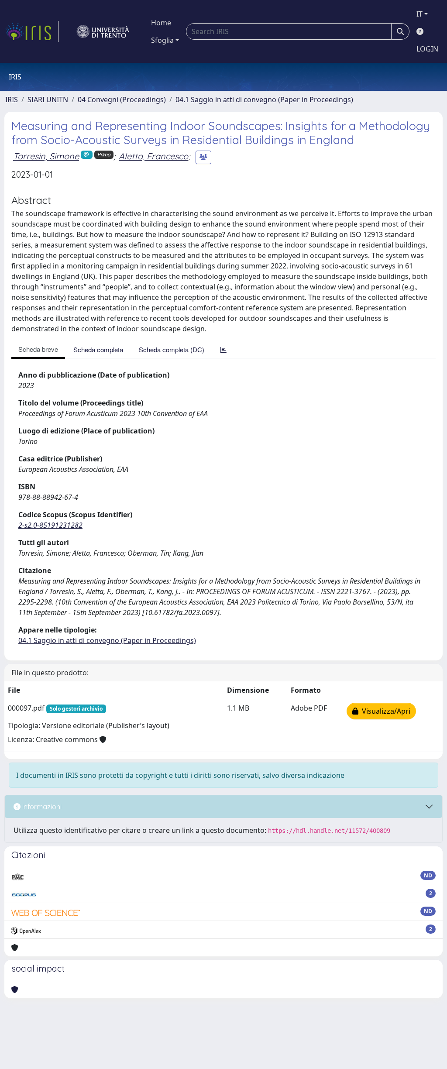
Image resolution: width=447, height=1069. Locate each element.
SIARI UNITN (48, 99)
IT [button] (419, 14)
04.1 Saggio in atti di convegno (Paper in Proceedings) (264, 99)
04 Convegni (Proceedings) (122, 99)
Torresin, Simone (46, 156)
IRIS (11, 99)
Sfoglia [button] (162, 40)
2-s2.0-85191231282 (50, 525)
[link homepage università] (103, 31)
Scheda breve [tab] (38, 349)
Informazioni (41, 806)
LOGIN (427, 49)
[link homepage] (31, 31)
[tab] (223, 349)
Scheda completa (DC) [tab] (171, 349)
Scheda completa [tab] (98, 349)
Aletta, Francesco (153, 156)
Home (161, 22)
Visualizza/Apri (384, 711)
